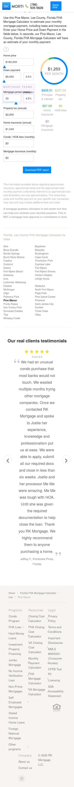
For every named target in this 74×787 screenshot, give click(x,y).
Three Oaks (41, 311)
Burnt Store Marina (13, 257)
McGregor (9, 289)
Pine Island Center (45, 296)
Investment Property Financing (16, 649)
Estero (7, 267)
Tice (5, 314)
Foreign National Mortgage (15, 733)
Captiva (7, 260)
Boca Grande (10, 250)
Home (12, 593)
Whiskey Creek (11, 318)
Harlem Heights (43, 275)
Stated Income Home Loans (17, 717)
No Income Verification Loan (16, 675)
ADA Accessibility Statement (56, 691)
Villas (38, 314)
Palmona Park (11, 296)
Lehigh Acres (42, 278)
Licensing (54, 680)
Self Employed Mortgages (15, 702)
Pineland (40, 300)
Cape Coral (41, 257)
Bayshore (40, 246)
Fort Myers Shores (45, 271)
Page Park (41, 293)
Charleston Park (44, 260)
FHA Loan (15, 627)
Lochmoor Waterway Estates (14, 284)
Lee (11, 597)
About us (24, 761)
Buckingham (42, 253)
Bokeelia (39, 250)
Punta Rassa (10, 304)
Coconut (8, 264)
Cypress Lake (42, 264)
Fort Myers (41, 267)
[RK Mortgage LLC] (12, 6)
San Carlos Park (12, 307)
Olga (6, 293)
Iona (5, 278)
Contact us (25, 768)
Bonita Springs (11, 253)
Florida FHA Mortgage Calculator (38, 593)
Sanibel (39, 307)
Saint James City (44, 304)
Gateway (8, 275)
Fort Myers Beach (13, 271)
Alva (5, 246)
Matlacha (40, 286)
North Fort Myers (44, 289)
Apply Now (55, 6)
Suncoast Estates (13, 311)
